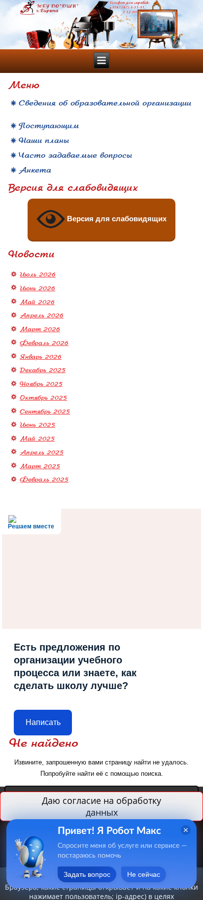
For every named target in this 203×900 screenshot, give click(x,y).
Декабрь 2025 (43, 370)
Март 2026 (40, 329)
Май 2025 (37, 438)
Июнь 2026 (37, 288)
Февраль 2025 (44, 479)
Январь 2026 (41, 356)
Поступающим (49, 125)
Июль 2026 (38, 274)
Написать (43, 722)
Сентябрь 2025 (45, 411)
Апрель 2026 (42, 315)
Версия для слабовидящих (116, 218)
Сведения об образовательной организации (105, 103)
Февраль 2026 (44, 343)
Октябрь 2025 (43, 397)
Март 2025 (40, 466)
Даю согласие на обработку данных (101, 806)
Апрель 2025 (42, 452)
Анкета (35, 170)
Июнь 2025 (37, 424)
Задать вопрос (87, 874)
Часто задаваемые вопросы (75, 155)
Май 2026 (37, 302)
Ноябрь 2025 (41, 384)
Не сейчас (143, 874)
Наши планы (44, 140)
